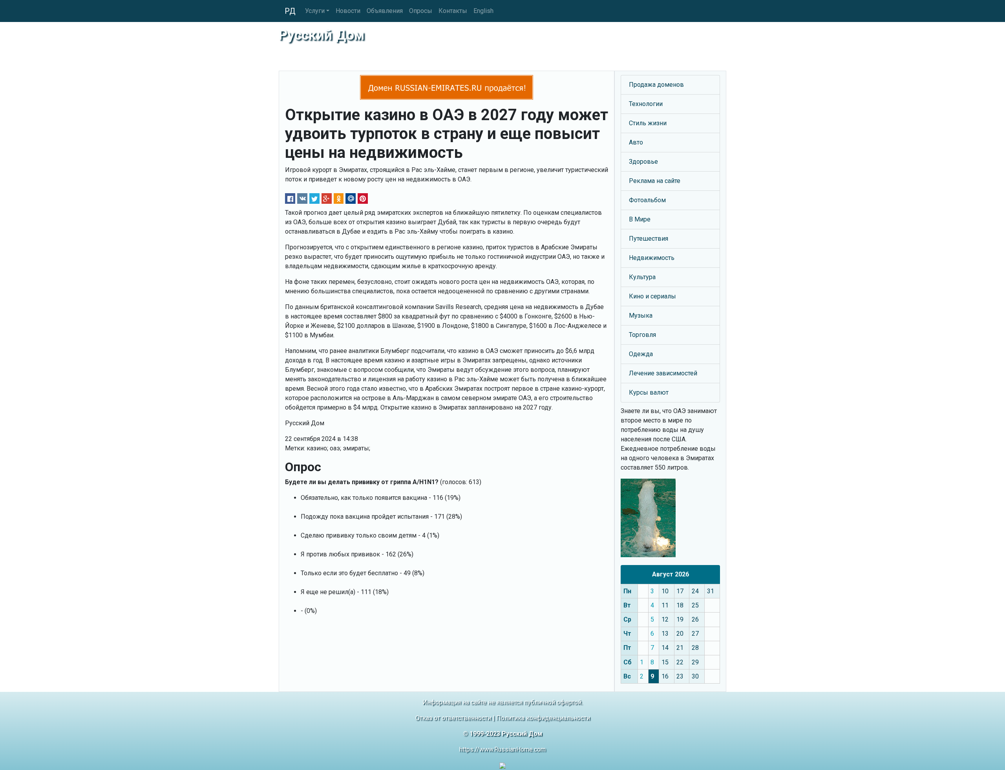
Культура (642, 277)
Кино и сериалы (652, 296)
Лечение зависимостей (663, 373)
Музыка (640, 315)
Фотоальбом (647, 200)
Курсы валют (649, 392)
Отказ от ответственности (453, 718)
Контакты (453, 11)
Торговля (642, 334)
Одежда (641, 354)
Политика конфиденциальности (543, 718)
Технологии (646, 104)
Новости (348, 11)
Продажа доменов (656, 84)
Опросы (420, 11)
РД (290, 11)
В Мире (640, 219)
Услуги (315, 11)
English (483, 11)
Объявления (385, 11)
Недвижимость (651, 258)
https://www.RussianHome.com (502, 749)
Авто (636, 142)
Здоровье (643, 161)
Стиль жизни (648, 123)
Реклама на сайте (654, 181)
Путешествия (648, 238)
